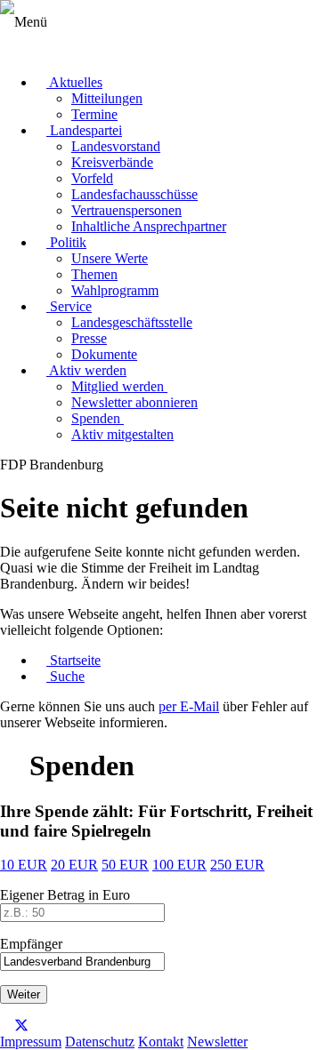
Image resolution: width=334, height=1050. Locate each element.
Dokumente (104, 354)
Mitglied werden (119, 386)
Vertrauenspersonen (126, 210)
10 (23, 864)
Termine (94, 114)
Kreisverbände (112, 162)
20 (74, 864)
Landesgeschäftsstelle (131, 322)
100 (179, 864)
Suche (65, 676)
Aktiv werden (86, 370)
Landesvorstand (115, 146)
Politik (66, 242)
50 (125, 864)
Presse (89, 338)
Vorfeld (92, 178)
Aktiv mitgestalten (122, 434)
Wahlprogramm (115, 290)
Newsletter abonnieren (134, 402)
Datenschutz (99, 1041)
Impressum (30, 1041)
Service (69, 306)
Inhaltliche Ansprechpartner (148, 226)
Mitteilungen (107, 98)
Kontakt (160, 1041)
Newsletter (217, 1041)
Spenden (97, 418)
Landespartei (84, 130)
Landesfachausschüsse (134, 194)
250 (237, 864)
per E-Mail (189, 706)
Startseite (73, 660)
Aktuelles (74, 82)
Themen (94, 274)
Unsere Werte (109, 258)
